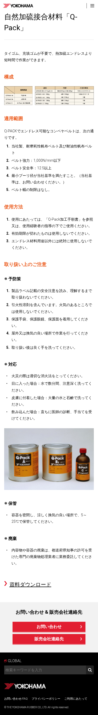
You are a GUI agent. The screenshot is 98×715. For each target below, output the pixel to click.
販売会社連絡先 (49, 638)
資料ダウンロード (30, 584)
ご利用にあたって (75, 698)
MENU (92, 5)
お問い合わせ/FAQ (16, 698)
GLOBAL (14, 661)
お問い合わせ (49, 626)
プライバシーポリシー (46, 698)
